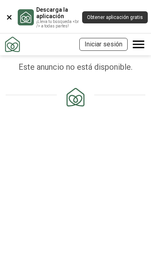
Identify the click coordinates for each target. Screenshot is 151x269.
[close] (9, 17)
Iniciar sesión (103, 44)
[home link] (12, 44)
